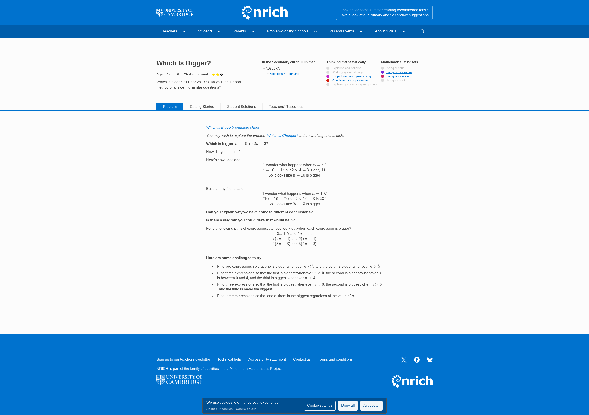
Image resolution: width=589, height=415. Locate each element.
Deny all (348, 405)
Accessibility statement (267, 359)
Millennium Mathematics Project (256, 369)
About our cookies (219, 409)
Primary (376, 15)
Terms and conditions (335, 359)
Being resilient (395, 80)
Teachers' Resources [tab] (286, 107)
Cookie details (246, 409)
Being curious (395, 68)
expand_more (184, 31)
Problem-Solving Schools (288, 31)
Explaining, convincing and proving (355, 84)
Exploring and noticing (346, 68)
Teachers (169, 31)
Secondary (399, 15)
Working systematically (347, 72)
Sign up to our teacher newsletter (183, 359)
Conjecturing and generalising (351, 76)
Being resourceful (398, 76)
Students (205, 31)
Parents (239, 31)
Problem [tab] (170, 107)
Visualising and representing (350, 80)
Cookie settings (319, 405)
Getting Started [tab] (202, 107)
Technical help (229, 359)
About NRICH (386, 31)
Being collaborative (399, 72)
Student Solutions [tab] (241, 107)
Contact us (302, 359)
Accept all (371, 405)
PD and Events (341, 31)
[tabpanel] (294, 216)
